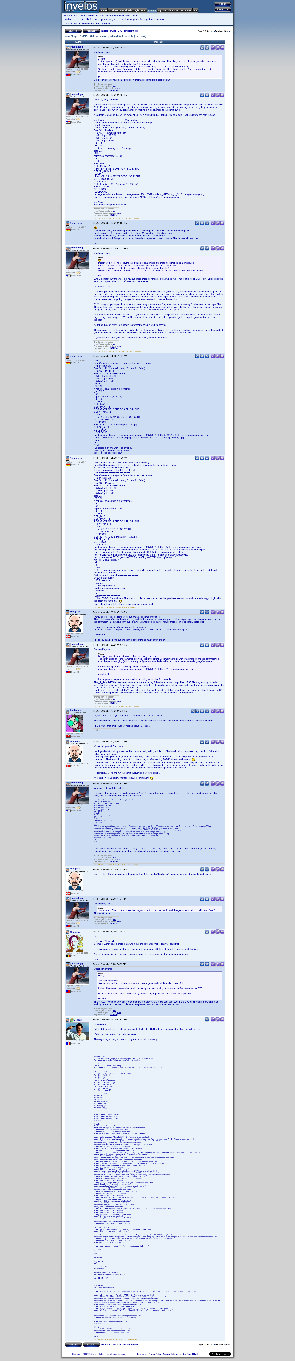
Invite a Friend (186, 1354)
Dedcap (78, 1020)
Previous (219, 31)
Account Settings (170, 1354)
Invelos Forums (108, 31)
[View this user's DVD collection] (207, 224)
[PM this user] (202, 49)
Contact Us (142, 1354)
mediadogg (77, 46)
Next (226, 31)
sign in (99, 23)
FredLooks (75, 710)
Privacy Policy (155, 1354)
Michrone (75, 932)
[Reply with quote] (222, 49)
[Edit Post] (212, 49)
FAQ (196, 1354)
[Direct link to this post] (217, 49)
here (114, 86)
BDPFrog (114, 90)
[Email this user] (197, 712)
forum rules (118, 15)
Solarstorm (76, 223)
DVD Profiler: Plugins (128, 31)
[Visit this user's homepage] (207, 49)
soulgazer (75, 611)
